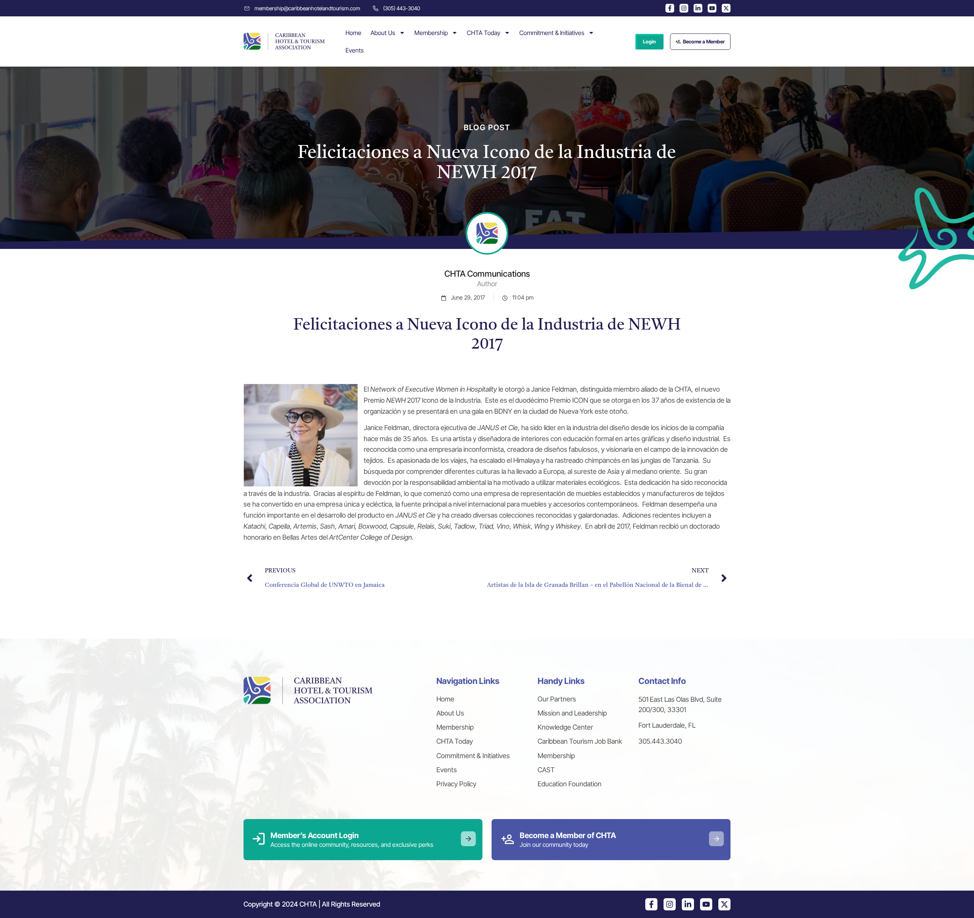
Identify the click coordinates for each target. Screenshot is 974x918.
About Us (383, 33)
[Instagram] (684, 8)
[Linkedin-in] (698, 8)
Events (354, 50)
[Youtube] (712, 8)
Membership (431, 33)
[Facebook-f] (669, 8)
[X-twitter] (726, 8)
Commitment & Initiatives (551, 33)
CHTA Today (483, 33)
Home (353, 33)
